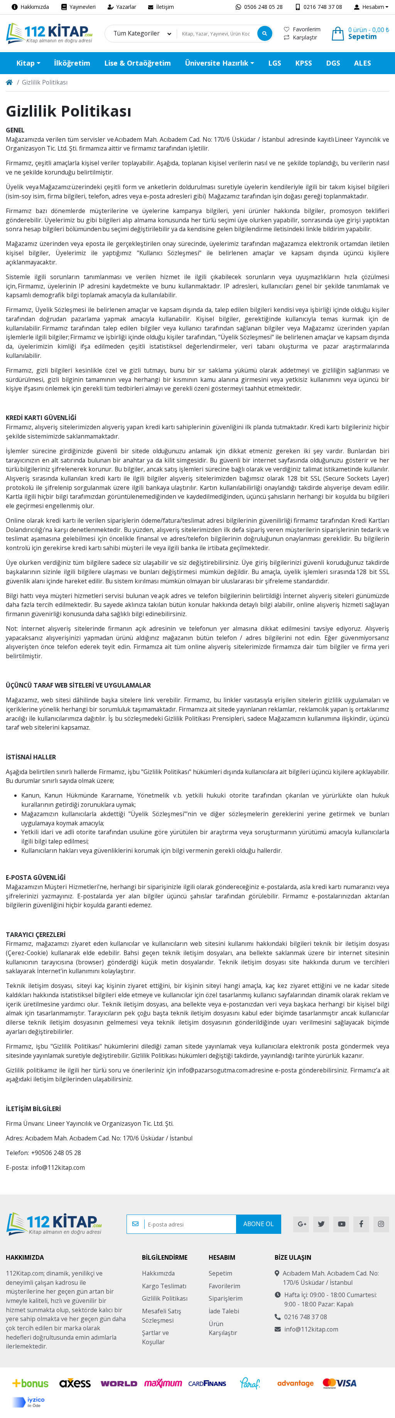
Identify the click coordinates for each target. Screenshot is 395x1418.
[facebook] (361, 1224)
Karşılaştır (305, 37)
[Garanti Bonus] (29, 1383)
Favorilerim (307, 29)
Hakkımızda (158, 1273)
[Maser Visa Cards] (339, 1383)
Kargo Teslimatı (164, 1286)
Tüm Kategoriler (136, 33)
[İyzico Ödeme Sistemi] (29, 1402)
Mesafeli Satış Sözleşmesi (161, 1316)
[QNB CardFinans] (207, 1383)
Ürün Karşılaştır (223, 1328)
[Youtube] (341, 1224)
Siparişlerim (226, 1298)
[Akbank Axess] (75, 1383)
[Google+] (301, 1224)
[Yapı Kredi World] (119, 1383)
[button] (371, 7)
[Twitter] (321, 1224)
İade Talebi (224, 1311)
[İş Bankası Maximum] (163, 1383)
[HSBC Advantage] (295, 1383)
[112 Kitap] (49, 33)
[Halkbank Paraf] (251, 1383)
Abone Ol (258, 1224)
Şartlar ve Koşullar (155, 1337)
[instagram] (381, 1224)
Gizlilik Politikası (164, 1298)
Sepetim (220, 1273)
